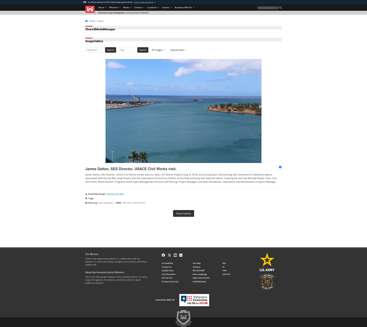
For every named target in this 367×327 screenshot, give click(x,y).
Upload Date (177, 50)
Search (110, 50)
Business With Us (184, 7)
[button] (145, 2)
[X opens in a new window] (169, 255)
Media (126, 7)
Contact (138, 7)
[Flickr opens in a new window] (180, 255)
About (101, 7)
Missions (114, 7)
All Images (157, 50)
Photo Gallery (183, 213)
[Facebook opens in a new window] (163, 255)
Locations (152, 7)
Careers (166, 7)
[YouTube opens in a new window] (175, 255)
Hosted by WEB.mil (165, 299)
